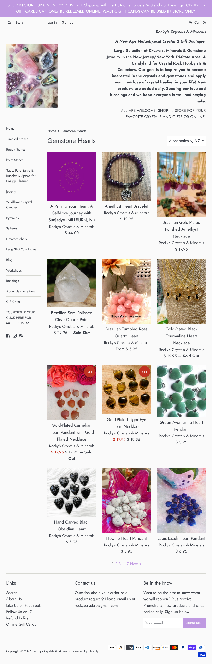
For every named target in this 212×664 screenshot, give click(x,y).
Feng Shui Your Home (21, 249)
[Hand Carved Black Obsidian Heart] (71, 492)
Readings (12, 280)
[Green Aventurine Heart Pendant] (181, 391)
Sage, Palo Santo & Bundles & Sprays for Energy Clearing (20, 175)
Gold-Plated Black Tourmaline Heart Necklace (181, 336)
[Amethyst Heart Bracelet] (126, 176)
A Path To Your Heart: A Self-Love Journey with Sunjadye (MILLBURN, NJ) (71, 213)
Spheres (11, 228)
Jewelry (11, 191)
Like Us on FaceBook (23, 605)
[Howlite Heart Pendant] (126, 500)
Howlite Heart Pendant (126, 538)
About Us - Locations (20, 291)
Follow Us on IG (19, 611)
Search (12, 593)
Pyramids (12, 218)
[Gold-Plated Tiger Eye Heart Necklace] (126, 389)
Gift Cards (13, 301)
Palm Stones (14, 159)
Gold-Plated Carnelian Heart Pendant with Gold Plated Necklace (71, 432)
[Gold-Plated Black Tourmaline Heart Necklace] (181, 291)
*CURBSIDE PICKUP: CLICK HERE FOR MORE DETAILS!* (21, 317)
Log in (52, 22)
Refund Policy (17, 618)
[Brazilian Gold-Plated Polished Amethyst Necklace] (181, 184)
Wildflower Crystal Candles (19, 205)
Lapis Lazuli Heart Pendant (181, 538)
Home (10, 128)
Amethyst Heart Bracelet (126, 206)
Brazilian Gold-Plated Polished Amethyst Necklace (181, 229)
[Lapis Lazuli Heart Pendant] (181, 500)
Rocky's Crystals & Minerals (52, 651)
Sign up (67, 22)
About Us (14, 599)
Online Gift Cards (21, 624)
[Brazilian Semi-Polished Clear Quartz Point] (71, 283)
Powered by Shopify (85, 651)
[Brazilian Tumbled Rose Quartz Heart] (126, 291)
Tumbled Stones (17, 138)
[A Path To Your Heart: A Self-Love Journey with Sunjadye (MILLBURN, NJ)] (71, 176)
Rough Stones (15, 149)
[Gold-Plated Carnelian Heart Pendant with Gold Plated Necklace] (71, 392)
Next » (135, 564)
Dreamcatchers (16, 238)
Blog (9, 259)
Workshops (14, 270)
